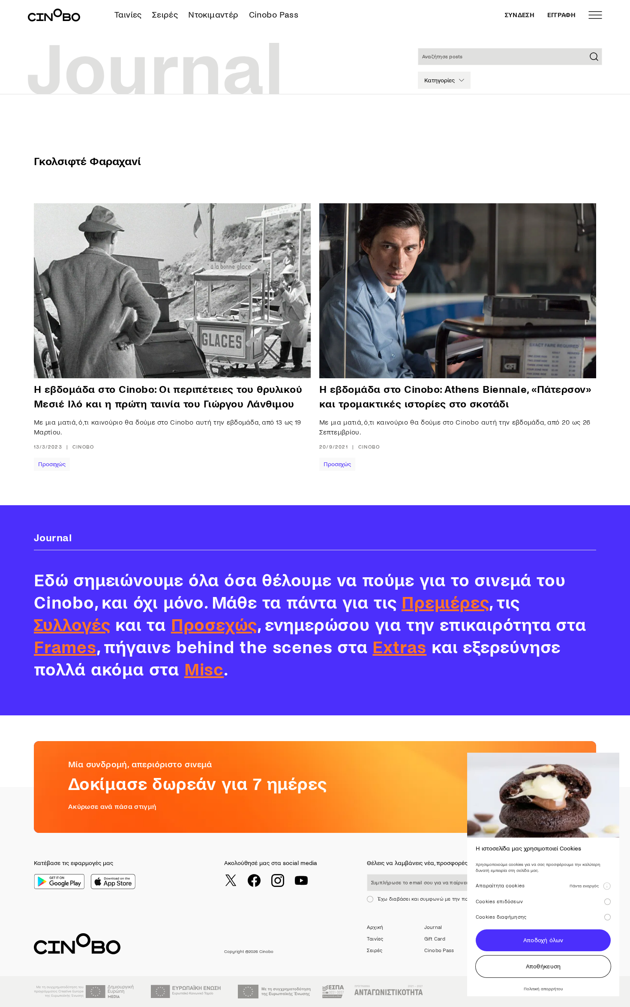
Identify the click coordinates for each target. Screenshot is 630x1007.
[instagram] (277, 880)
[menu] (595, 15)
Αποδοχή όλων (543, 940)
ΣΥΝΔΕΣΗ (519, 15)
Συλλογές (72, 625)
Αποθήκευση (543, 966)
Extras (399, 648)
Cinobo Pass (273, 14)
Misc (204, 670)
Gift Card (434, 939)
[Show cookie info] (607, 886)
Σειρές (165, 14)
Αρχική (375, 927)
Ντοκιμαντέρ (213, 14)
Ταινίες (128, 14)
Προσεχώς (52, 464)
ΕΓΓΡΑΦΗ (561, 15)
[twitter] (230, 880)
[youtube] (301, 880)
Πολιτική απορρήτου (543, 988)
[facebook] (254, 880)
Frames (65, 648)
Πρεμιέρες (445, 603)
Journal (433, 927)
